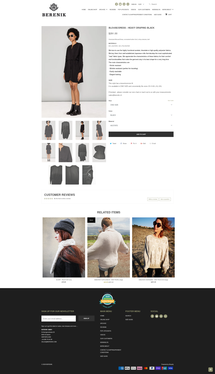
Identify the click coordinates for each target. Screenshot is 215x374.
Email (154, 143)
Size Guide (171, 100)
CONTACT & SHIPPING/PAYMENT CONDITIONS (137, 14)
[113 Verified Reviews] (107, 309)
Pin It (135, 143)
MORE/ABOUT (167, 9)
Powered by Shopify (167, 364)
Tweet (114, 143)
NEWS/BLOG (156, 9)
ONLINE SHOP (92, 9)
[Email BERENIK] (127, 4)
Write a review (153, 199)
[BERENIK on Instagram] (124, 4)
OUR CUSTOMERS (144, 9)
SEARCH (128, 316)
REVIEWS (113, 9)
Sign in (133, 4)
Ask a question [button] (165, 199)
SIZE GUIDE (157, 14)
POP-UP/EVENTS (123, 9)
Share (125, 143)
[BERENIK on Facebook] (116, 4)
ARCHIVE (102, 9)
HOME (84, 9)
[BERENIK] (54, 11)
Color (110, 111)
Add (144, 143)
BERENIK (49, 364)
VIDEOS (133, 9)
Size (110, 101)
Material (111, 121)
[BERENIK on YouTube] (120, 4)
